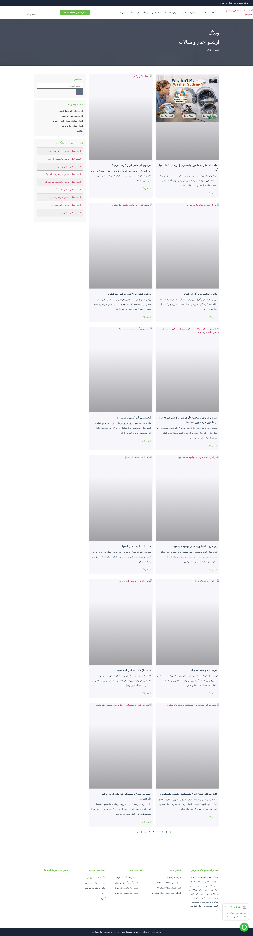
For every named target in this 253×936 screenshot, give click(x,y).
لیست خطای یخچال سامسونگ (68, 189)
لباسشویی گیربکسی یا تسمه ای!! (133, 417)
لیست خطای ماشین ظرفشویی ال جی (64, 151)
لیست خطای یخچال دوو (71, 212)
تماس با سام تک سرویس (95, 888)
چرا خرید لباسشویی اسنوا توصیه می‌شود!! (195, 546)
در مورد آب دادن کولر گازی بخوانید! (131, 165)
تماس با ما (122, 12)
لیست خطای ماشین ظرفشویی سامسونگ (63, 174)
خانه (212, 12)
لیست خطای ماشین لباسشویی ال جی (64, 159)
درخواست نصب (170, 12)
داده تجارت (97, 932)
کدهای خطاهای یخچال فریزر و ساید (68, 121)
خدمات (203, 12)
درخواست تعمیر (189, 12)
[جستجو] (79, 92)
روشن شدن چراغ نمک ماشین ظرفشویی (128, 293)
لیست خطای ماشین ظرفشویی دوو (66, 197)
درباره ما (135, 12)
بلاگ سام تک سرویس (96, 877)
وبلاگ (145, 12)
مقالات (80, 131)
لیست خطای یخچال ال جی (69, 166)
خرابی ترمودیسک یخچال (204, 670)
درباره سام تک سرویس (95, 882)
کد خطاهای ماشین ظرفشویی (70, 111)
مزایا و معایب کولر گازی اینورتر (200, 293)
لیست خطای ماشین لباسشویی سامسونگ (63, 182)
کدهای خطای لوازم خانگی (72, 126)
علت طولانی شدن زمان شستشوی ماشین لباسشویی (189, 793)
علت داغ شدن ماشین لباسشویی (133, 670)
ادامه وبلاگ (213, 193)
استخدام (155, 12)
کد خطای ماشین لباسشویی (71, 116)
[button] (20, 9)
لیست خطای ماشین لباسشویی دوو (66, 205)
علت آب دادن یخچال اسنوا (136, 546)
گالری (103, 898)
